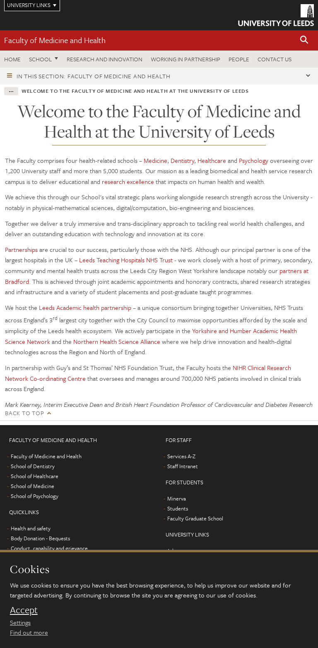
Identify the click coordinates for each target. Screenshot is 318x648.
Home (12, 59)
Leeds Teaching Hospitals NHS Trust (126, 259)
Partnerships (21, 249)
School (40, 59)
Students (177, 508)
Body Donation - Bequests (40, 538)
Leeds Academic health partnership (85, 307)
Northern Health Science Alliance (116, 341)
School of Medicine (32, 486)
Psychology (253, 160)
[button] (304, 40)
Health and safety (31, 528)
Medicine (155, 160)
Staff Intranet (182, 466)
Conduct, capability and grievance (49, 548)
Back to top (24, 413)
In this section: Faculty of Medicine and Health (93, 76)
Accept (24, 610)
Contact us (275, 59)
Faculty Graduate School (195, 518)
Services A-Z (181, 456)
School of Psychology (34, 496)
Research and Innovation (104, 59)
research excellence (128, 181)
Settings (20, 622)
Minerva (176, 498)
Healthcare (212, 160)
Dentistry (182, 160)
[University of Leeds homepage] (276, 15)
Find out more (29, 632)
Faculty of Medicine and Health (55, 40)
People (239, 59)
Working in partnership (185, 59)
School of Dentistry (33, 466)
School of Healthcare (34, 476)
